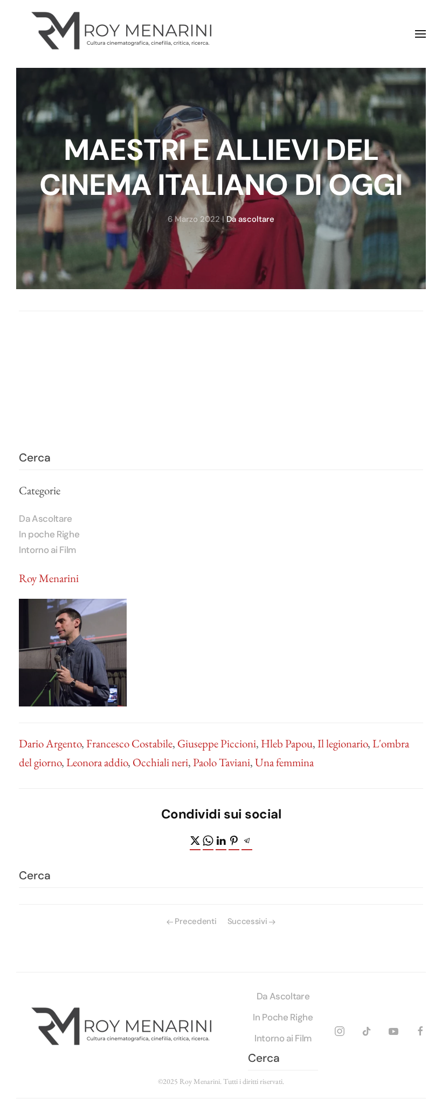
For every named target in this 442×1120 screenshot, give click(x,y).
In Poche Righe (283, 1017)
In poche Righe (49, 534)
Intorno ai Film (47, 550)
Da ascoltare (250, 219)
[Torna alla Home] (124, 34)
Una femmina (284, 762)
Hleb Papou (287, 743)
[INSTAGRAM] (339, 1029)
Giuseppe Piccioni (216, 743)
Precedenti (195, 921)
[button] (420, 33)
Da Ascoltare (45, 518)
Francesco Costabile (129, 743)
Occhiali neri (160, 762)
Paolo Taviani (221, 762)
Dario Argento (50, 743)
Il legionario (342, 743)
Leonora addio (97, 762)
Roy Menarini (49, 578)
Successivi (247, 921)
